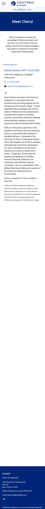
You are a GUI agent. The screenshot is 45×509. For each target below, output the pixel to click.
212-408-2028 (13, 82)
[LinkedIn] (5, 93)
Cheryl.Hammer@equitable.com (14, 495)
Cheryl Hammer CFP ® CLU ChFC (22, 70)
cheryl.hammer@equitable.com (20, 86)
